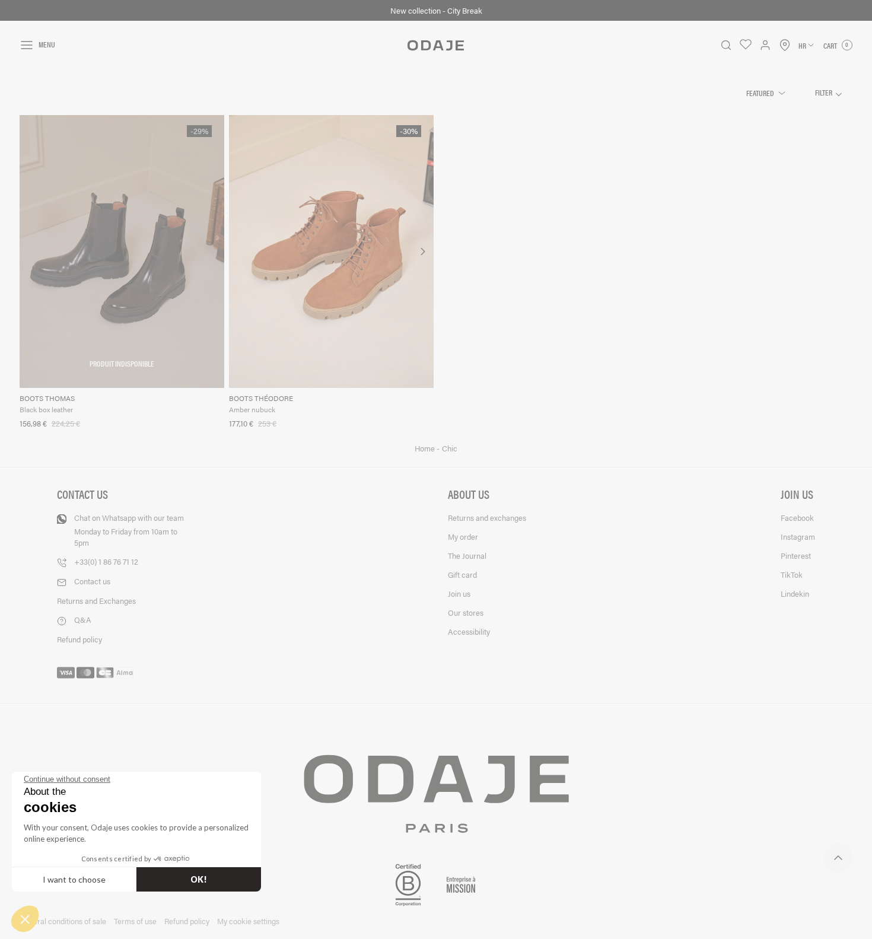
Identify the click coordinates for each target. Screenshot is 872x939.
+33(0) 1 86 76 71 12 (106, 561)
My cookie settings (248, 921)
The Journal (467, 555)
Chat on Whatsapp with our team (129, 530)
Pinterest (796, 555)
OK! (198, 879)
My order (463, 536)
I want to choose (74, 879)
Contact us (92, 581)
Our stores (465, 612)
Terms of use (135, 921)
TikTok (792, 574)
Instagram (798, 536)
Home (426, 448)
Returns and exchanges (487, 517)
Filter (824, 92)
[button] (25, 919)
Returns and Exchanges (96, 600)
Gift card (462, 574)
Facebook (797, 517)
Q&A (82, 619)
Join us (459, 593)
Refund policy (79, 639)
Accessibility (469, 631)
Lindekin (795, 593)
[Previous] (239, 251)
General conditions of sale (63, 921)
